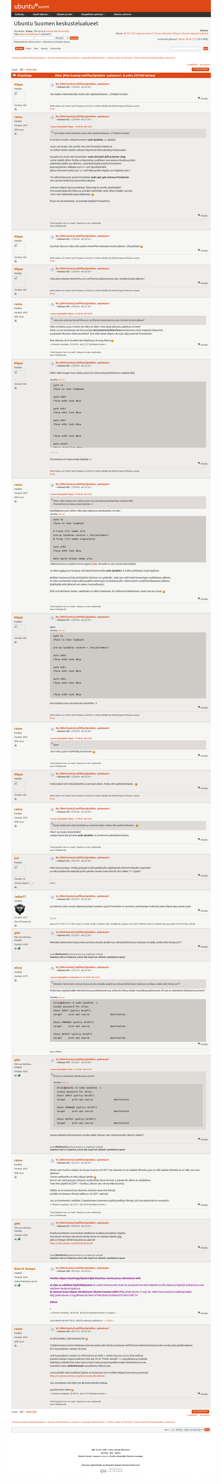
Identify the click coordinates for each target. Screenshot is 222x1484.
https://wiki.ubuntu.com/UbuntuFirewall (71, 1243)
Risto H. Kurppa (24, 1268)
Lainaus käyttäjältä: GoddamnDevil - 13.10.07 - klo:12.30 (75, 977)
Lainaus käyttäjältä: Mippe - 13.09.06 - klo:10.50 (71, 314)
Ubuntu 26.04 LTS (187, 39)
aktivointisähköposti (30, 34)
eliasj (18, 967)
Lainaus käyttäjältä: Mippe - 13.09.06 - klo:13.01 (71, 819)
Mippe (18, 84)
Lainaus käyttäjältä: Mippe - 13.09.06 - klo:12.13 (71, 494)
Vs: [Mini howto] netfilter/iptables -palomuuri (82, 896)
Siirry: (166, 1430)
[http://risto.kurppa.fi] (19, 1286)
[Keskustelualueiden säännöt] (19, 949)
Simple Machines (122, 1450)
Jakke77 (20, 896)
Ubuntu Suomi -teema (88, 1456)
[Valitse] (61, 380)
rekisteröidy (63, 31)
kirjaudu (50, 31)
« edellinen (192, 64)
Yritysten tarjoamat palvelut (194, 33)
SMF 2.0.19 (96, 1450)
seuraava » (205, 64)
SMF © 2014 (108, 1450)
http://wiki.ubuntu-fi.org (133, 1291)
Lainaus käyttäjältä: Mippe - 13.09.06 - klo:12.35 (71, 738)
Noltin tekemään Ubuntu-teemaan (126, 1456)
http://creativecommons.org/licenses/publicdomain (77, 1376)
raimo (18, 117)
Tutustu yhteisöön (163, 33)
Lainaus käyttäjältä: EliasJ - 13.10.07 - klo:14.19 (70, 1069)
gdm (17, 932)
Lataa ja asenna (144, 33)
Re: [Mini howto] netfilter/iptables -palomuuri (82, 84)
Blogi (176, 33)
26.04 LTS (129, 33)
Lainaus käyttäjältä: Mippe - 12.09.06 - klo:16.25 (71, 127)
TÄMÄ (109, 1320)
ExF (16, 858)
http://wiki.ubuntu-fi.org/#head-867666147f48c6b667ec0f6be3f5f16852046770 (94, 1295)
